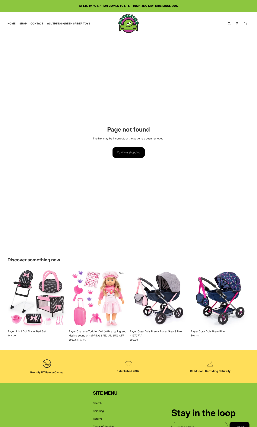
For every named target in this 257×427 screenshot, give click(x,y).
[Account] (237, 23)
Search (97, 403)
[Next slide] (60, 298)
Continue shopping (128, 152)
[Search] (229, 23)
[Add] (60, 322)
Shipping (98, 411)
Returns (97, 418)
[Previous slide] (13, 298)
